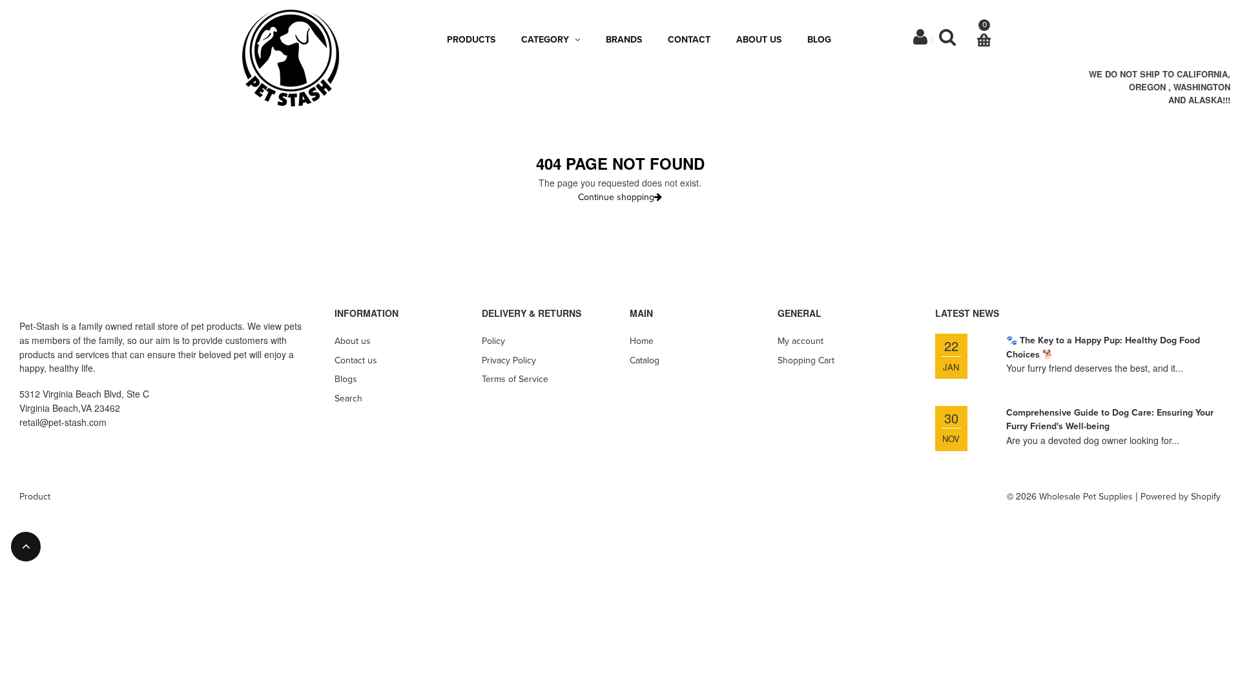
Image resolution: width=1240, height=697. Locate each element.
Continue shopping (616, 197)
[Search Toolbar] (947, 40)
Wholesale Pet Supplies (1086, 496)
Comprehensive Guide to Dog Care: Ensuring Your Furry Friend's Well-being (1110, 419)
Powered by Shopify (1181, 496)
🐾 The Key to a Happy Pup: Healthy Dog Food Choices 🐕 (1103, 347)
